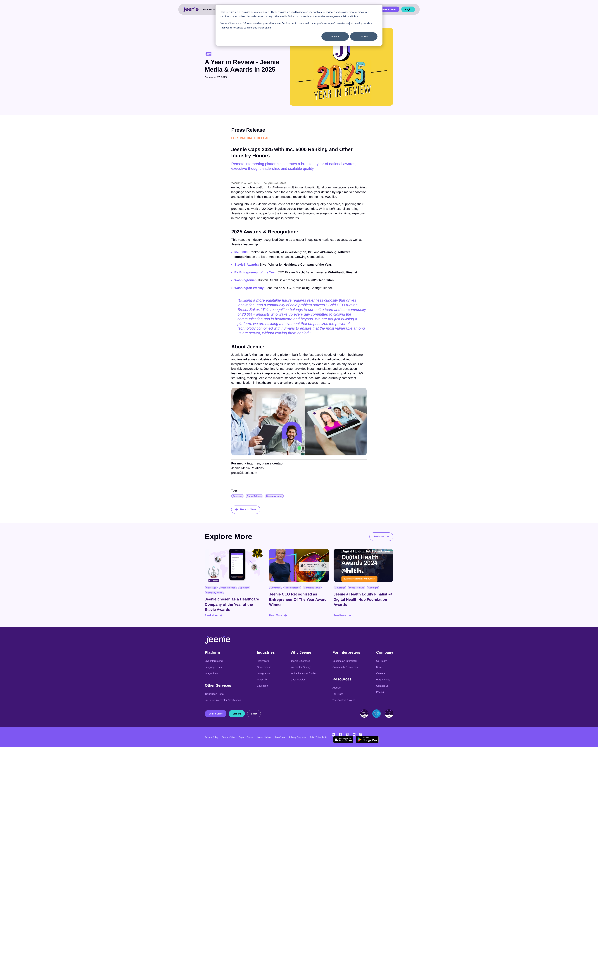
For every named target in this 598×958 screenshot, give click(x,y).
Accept (335, 36)
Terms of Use (228, 737)
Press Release (254, 496)
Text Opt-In (280, 737)
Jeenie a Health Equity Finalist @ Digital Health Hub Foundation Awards (363, 599)
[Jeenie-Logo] (217, 642)
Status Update (264, 737)
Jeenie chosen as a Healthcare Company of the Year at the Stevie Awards (232, 604)
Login (408, 9)
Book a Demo (388, 9)
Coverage (238, 496)
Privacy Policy (211, 737)
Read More (211, 615)
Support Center (246, 737)
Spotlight (244, 587)
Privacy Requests (297, 737)
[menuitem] (209, 9)
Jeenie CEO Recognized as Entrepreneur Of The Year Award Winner (298, 599)
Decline (364, 36)
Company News (274, 496)
